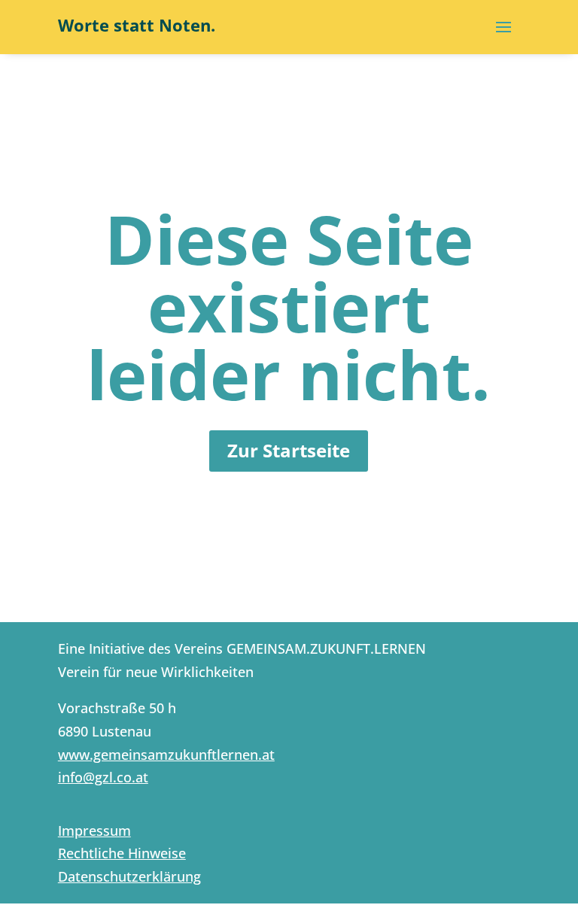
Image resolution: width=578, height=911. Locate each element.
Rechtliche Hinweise (122, 853)
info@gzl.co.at (103, 777)
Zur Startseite (288, 450)
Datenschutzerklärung (129, 876)
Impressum (94, 830)
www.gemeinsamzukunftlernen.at (166, 755)
